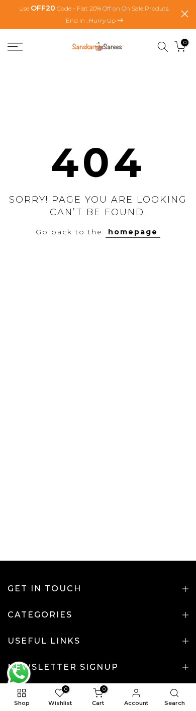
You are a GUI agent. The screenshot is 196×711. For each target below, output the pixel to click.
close (184, 14)
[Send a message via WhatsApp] (19, 673)
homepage (133, 231)
